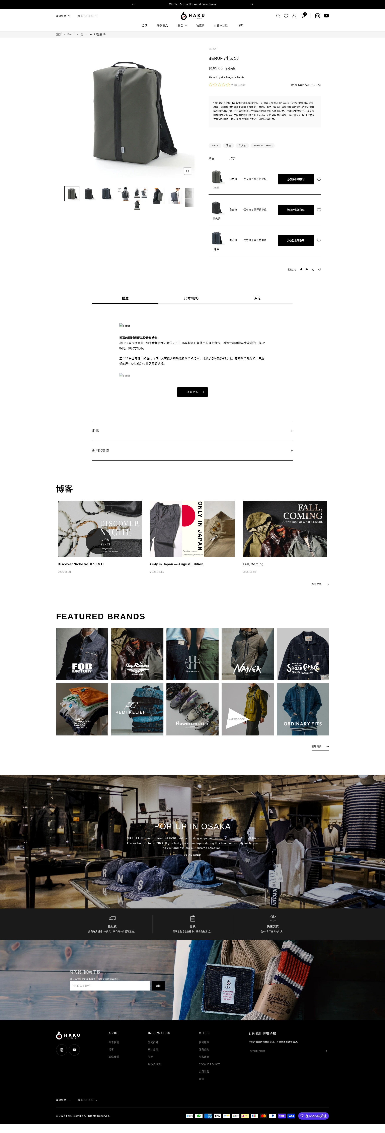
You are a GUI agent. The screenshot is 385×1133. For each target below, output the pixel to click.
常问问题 (153, 1042)
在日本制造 (221, 25)
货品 (180, 25)
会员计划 (204, 1071)
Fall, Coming (253, 564)
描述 (125, 298)
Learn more (222, 4)
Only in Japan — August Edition (176, 564)
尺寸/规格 (191, 298)
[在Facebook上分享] (301, 269)
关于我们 (114, 1042)
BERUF (213, 49)
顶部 (59, 34)
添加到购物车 (296, 179)
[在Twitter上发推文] (313, 269)
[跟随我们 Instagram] (317, 15)
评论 (257, 298)
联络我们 (114, 1057)
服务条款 (204, 1049)
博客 (240, 25)
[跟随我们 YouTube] (326, 15)
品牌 (144, 25)
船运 (150, 1057)
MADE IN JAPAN (263, 145)
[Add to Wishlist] (320, 179)
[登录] (294, 16)
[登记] (326, 1051)
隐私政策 (204, 1057)
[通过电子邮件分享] (319, 270)
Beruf (70, 34)
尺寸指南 (153, 1049)
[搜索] (278, 16)
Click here (192, 855)
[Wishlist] (286, 16)
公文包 (242, 145)
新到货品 (162, 25)
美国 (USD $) (85, 15)
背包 (228, 145)
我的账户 (204, 1042)
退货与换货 (154, 1064)
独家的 (200, 25)
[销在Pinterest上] (307, 269)
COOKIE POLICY (209, 1064)
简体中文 (61, 15)
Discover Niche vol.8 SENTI (81, 564)
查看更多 (192, 392)
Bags (215, 145)
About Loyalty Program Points (226, 77)
